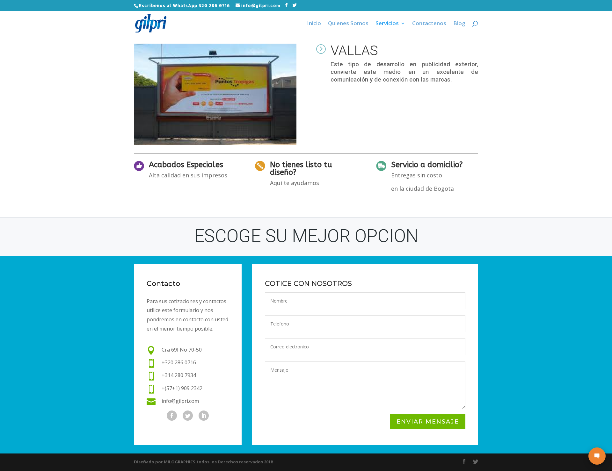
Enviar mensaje (428, 421)
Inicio (314, 24)
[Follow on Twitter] (188, 415)
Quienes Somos (348, 24)
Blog (459, 24)
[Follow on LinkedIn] (204, 415)
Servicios (387, 24)
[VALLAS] (215, 143)
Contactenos (429, 24)
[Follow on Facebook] (172, 415)
